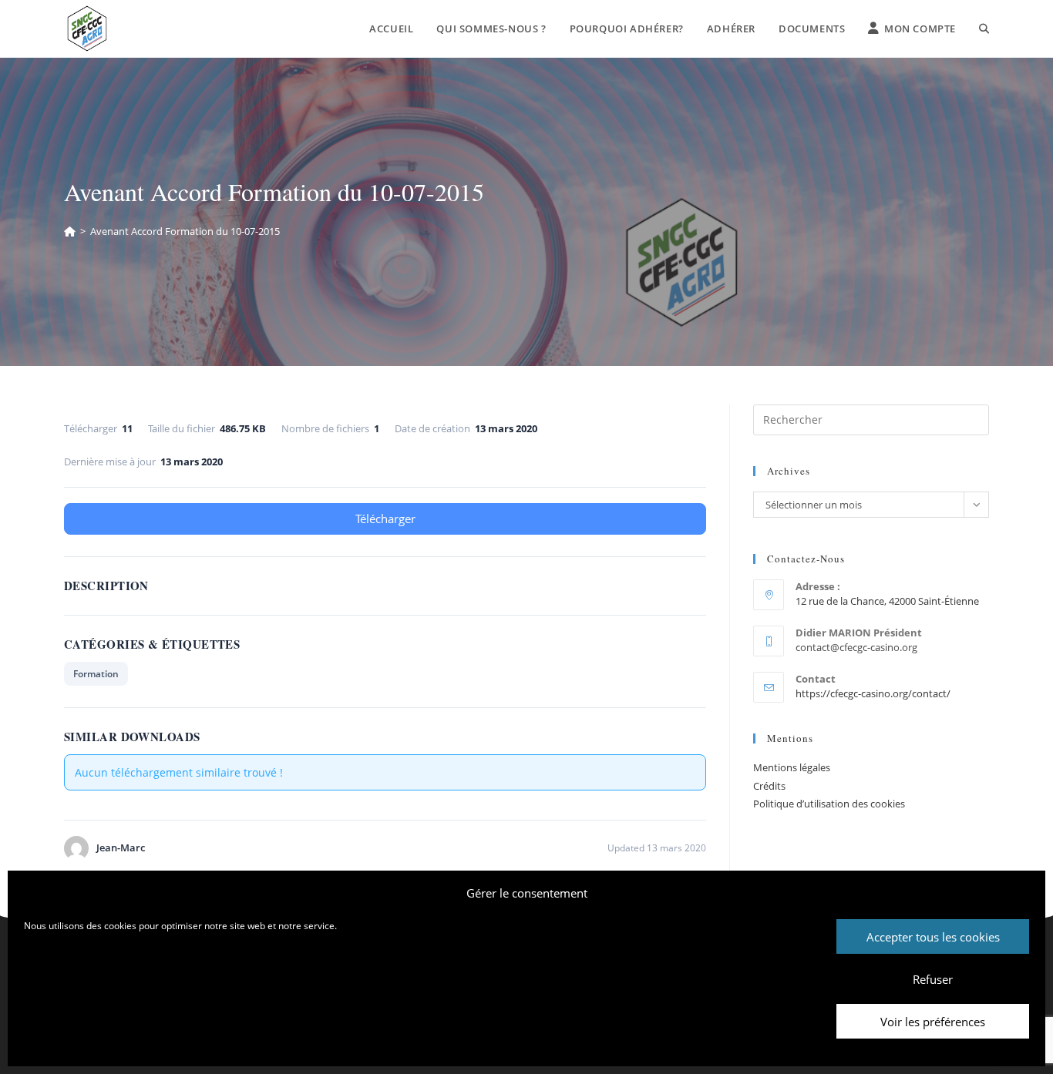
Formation (96, 673)
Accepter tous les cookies (933, 937)
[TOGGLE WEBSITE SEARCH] (984, 28)
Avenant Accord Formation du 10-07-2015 (185, 231)
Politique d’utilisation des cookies (829, 804)
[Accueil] (70, 231)
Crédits (769, 786)
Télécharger (385, 518)
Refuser (933, 979)
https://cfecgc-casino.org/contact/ (873, 693)
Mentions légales (791, 767)
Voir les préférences (932, 1021)
